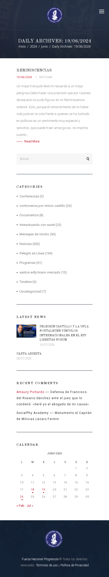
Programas (27, 263)
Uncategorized (30, 291)
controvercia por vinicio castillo (42, 206)
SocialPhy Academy (32, 413)
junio (44, 46)
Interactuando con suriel (37, 225)
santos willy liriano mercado (40, 272)
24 (22, 496)
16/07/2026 (47, 345)
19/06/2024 (24, 77)
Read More (32, 141)
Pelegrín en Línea (32, 253)
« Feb (20, 506)
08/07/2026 (23, 358)
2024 (33, 46)
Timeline (26, 282)
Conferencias (29, 196)
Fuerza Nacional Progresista (40, 559)
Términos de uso (47, 565)
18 (32, 489)
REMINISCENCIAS (34, 70)
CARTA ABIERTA (29, 353)
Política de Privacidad (75, 565)
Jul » (30, 506)
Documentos (29, 215)
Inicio (22, 46)
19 (43, 489)
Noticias (45, 77)
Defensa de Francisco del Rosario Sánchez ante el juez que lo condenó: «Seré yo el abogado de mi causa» (52, 398)
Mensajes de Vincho (34, 234)
